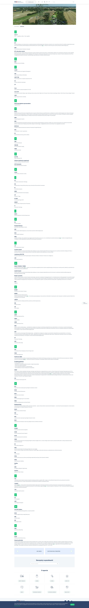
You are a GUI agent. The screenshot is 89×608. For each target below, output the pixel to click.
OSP (24, 267)
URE (27, 296)
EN (38, 2)
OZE (53, 544)
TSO (45, 486)
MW (42, 45)
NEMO (24, 359)
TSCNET (18, 485)
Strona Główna (16, 26)
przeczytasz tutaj (17, 605)
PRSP (50, 373)
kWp (60, 238)
